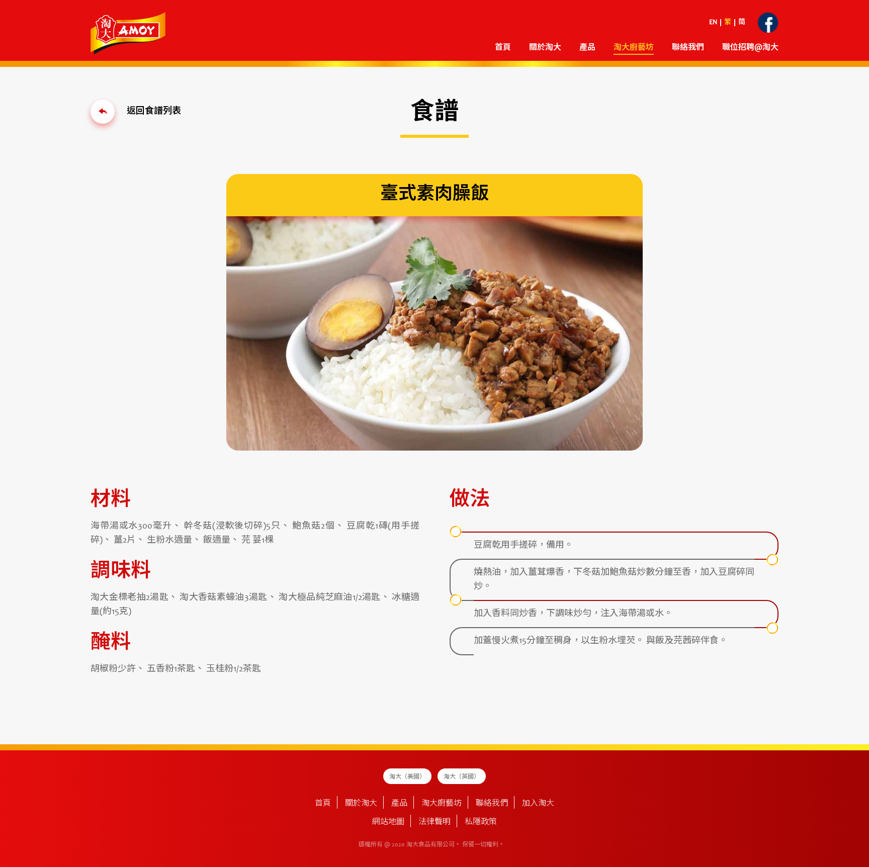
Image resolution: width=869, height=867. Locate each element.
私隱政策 (481, 822)
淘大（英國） (462, 777)
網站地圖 (388, 822)
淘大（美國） (407, 777)
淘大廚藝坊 (441, 804)
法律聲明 (434, 822)
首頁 (503, 48)
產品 (399, 804)
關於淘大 (545, 48)
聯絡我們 (688, 48)
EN (713, 22)
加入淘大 (538, 804)
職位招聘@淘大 (750, 48)
